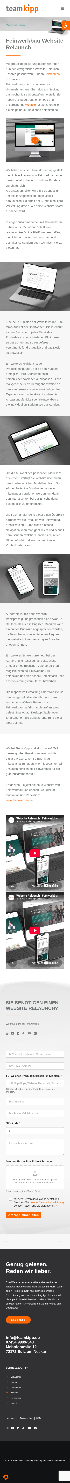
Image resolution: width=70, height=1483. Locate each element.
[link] (66, 25)
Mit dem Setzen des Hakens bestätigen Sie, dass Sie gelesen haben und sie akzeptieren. (39, 1202)
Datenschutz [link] (27, 1418)
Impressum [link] (12, 1418)
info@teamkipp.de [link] (23, 1337)
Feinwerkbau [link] (53, 74)
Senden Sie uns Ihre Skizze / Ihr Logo (29, 1161)
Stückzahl (13, 1123)
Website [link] (30, 104)
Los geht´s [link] (18, 1319)
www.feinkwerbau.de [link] (19, 800)
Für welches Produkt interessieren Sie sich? (34, 1076)
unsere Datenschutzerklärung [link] (47, 1202)
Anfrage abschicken (23, 1214)
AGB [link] (38, 1418)
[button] (62, 8)
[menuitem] (35, 1377)
